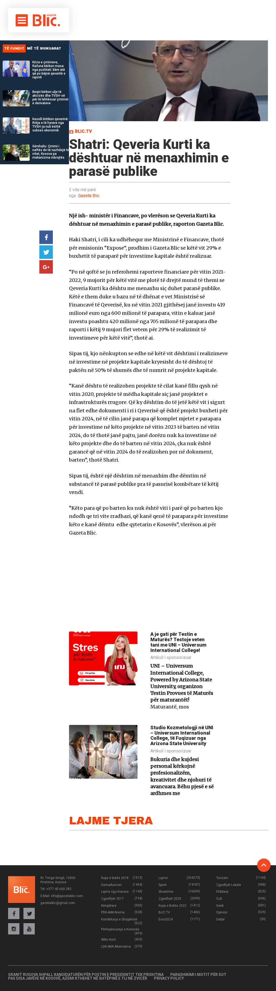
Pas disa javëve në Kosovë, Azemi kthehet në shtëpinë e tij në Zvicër (77, 978)
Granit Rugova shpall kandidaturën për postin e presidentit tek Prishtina (86, 974)
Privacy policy (169, 978)
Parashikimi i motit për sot (198, 974)
